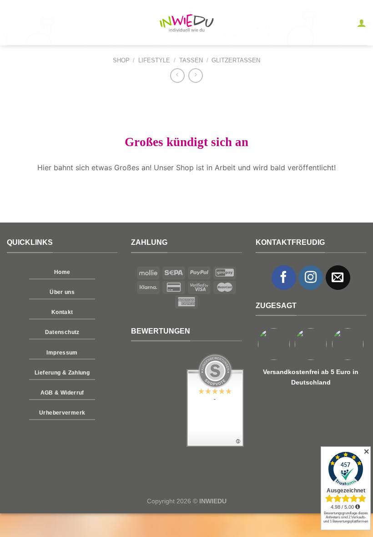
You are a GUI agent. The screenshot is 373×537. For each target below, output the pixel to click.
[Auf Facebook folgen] (284, 277)
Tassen (191, 60)
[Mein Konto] (361, 23)
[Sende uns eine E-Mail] (338, 277)
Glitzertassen (236, 60)
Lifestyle (154, 60)
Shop (121, 60)
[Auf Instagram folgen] (310, 277)
